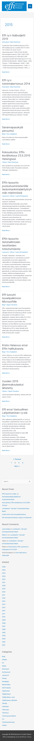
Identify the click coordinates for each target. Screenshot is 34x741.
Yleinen (4, 162)
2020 (3, 585)
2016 (3, 598)
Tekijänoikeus (6, 694)
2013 (3, 607)
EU (3, 663)
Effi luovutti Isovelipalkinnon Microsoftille (11, 298)
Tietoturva (5, 713)
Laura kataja (6, 529)
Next (17, 466)
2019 (3, 589)
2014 (3, 604)
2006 (3, 629)
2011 (3, 614)
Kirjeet (4, 666)
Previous (17, 459)
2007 (3, 626)
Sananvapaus (6, 688)
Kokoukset (5, 42)
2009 (3, 620)
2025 (3, 570)
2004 (3, 635)
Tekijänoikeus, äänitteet (9, 700)
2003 (3, 639)
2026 (3, 567)
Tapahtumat (6, 691)
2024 (3, 573)
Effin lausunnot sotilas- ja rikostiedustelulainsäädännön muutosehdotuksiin (11, 496)
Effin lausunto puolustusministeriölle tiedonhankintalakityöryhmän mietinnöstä (17, 187)
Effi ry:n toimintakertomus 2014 (16, 82)
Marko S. (5, 535)
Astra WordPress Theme (23, 737)
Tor (3, 719)
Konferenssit (6, 672)
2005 (3, 632)
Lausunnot (5, 196)
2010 (3, 617)
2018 (3, 592)
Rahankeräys (6, 684)
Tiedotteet (5, 706)
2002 (3, 642)
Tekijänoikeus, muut (8, 697)
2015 (3, 601)
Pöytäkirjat (5, 681)
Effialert (4, 659)
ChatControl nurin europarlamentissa (14, 514)
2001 (3, 645)
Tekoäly (4, 703)
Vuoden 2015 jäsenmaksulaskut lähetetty (13, 385)
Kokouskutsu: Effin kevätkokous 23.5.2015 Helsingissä (16, 156)
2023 (3, 576)
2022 (3, 579)
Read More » (6, 72)
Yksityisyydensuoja (8, 722)
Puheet (4, 678)
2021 (3, 582)
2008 (3, 623)
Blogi (3, 134)
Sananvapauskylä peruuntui (12, 129)
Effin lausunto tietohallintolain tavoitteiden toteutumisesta (11, 243)
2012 (3, 611)
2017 (3, 595)
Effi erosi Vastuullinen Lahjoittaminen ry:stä (15, 411)
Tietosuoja (5, 710)
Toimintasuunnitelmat (9, 716)
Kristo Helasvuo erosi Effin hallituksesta (15, 347)
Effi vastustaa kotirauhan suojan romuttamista (16, 517)
